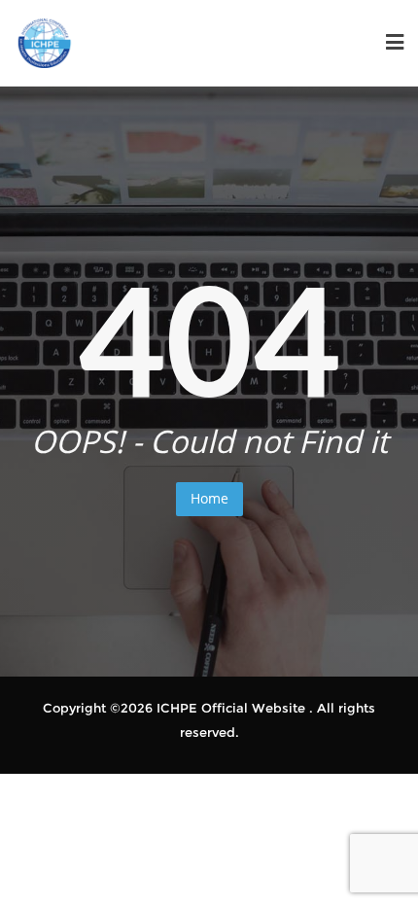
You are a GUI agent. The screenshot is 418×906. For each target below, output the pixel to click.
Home (209, 498)
